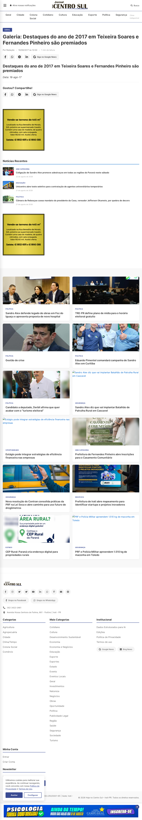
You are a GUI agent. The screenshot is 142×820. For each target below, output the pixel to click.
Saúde (53, 725)
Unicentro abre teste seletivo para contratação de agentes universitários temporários (59, 186)
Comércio (8, 651)
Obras (53, 701)
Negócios (55, 696)
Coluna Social (33, 16)
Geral (8, 14)
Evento (53, 671)
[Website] (68, 592)
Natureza (54, 691)
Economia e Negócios (61, 647)
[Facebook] (5, 592)
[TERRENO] (23, 149)
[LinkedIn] (40, 592)
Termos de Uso (25, 789)
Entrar (6, 756)
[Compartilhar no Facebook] (5, 56)
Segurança (121, 14)
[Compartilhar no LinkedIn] (27, 56)
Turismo (54, 740)
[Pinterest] (54, 592)
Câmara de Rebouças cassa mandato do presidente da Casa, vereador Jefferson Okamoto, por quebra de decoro (73, 200)
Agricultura (8, 627)
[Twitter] (19, 592)
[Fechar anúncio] (137, 807)
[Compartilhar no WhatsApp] (12, 56)
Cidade (20, 14)
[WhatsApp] (47, 592)
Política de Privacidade (109, 637)
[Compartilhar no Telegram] (19, 56)
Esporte (92, 14)
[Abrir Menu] (5, 5)
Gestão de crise (15, 360)
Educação (77, 14)
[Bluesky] (26, 592)
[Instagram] (12, 592)
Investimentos (57, 686)
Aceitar (14, 795)
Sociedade (55, 735)
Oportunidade (57, 706)
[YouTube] (33, 592)
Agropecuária (10, 632)
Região (53, 720)
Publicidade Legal (59, 715)
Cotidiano (48, 14)
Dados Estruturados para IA (111, 627)
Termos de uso (104, 642)
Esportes (54, 661)
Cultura (63, 14)
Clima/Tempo (10, 642)
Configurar (33, 795)
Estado (53, 666)
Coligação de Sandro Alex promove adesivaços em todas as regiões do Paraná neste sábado (62, 172)
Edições (101, 632)
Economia (55, 642)
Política (106, 14)
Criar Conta (9, 761)
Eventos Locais (58, 676)
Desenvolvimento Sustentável (65, 637)
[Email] (61, 592)
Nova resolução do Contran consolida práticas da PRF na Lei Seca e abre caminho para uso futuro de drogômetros (36, 504)
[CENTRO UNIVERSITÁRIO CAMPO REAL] (71, 816)
